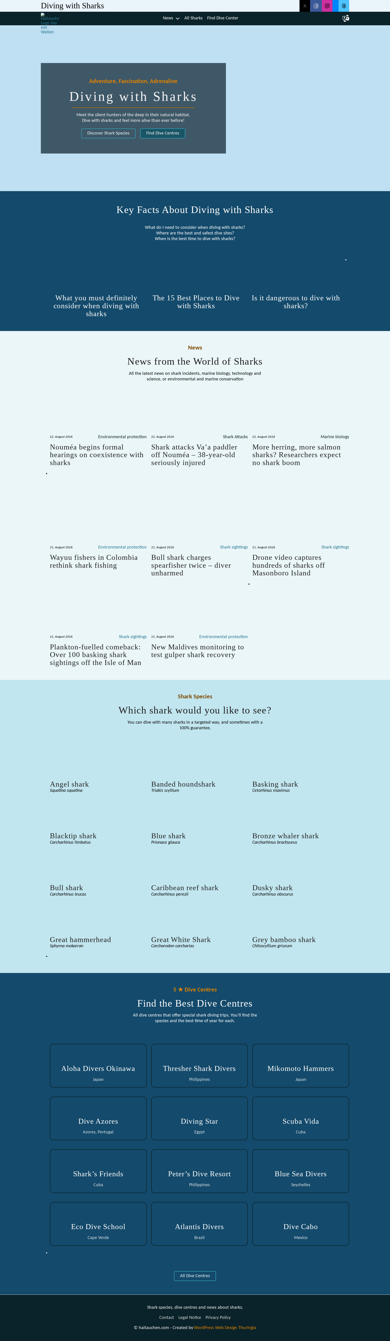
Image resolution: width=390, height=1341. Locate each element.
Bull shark (66, 887)
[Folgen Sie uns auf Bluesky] (335, 6)
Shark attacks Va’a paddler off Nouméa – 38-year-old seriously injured (194, 455)
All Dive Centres (195, 1276)
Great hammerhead (80, 939)
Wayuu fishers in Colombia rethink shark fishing (94, 561)
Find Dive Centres (162, 133)
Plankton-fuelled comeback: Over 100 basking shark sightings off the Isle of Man (96, 655)
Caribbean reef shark (185, 887)
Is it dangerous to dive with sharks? (296, 302)
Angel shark (69, 784)
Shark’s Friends (98, 1174)
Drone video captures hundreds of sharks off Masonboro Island (288, 565)
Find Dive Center (222, 18)
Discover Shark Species (108, 133)
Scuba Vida (301, 1121)
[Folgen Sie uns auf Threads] (344, 6)
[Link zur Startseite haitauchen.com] (50, 18)
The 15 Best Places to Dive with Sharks (196, 302)
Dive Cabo (300, 1226)
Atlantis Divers (199, 1226)
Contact (166, 1318)
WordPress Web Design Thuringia (225, 1328)
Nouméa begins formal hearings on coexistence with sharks (97, 455)
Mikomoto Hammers (300, 1068)
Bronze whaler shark (285, 835)
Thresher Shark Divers (199, 1068)
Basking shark (275, 784)
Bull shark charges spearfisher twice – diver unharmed (191, 565)
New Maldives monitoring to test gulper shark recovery (197, 651)
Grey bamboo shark (284, 939)
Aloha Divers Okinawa (98, 1068)
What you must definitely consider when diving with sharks (96, 305)
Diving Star (199, 1121)
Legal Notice (190, 1318)
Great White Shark (181, 939)
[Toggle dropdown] (177, 18)
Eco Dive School (98, 1226)
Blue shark (168, 835)
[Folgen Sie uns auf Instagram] (327, 6)
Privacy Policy (218, 1318)
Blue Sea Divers (301, 1174)
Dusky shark (272, 887)
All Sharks (193, 18)
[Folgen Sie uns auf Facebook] (316, 6)
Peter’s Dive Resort (199, 1174)
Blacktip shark (73, 835)
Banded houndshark (183, 784)
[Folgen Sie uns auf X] (304, 6)
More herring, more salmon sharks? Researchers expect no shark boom (296, 455)
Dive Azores (98, 1121)
